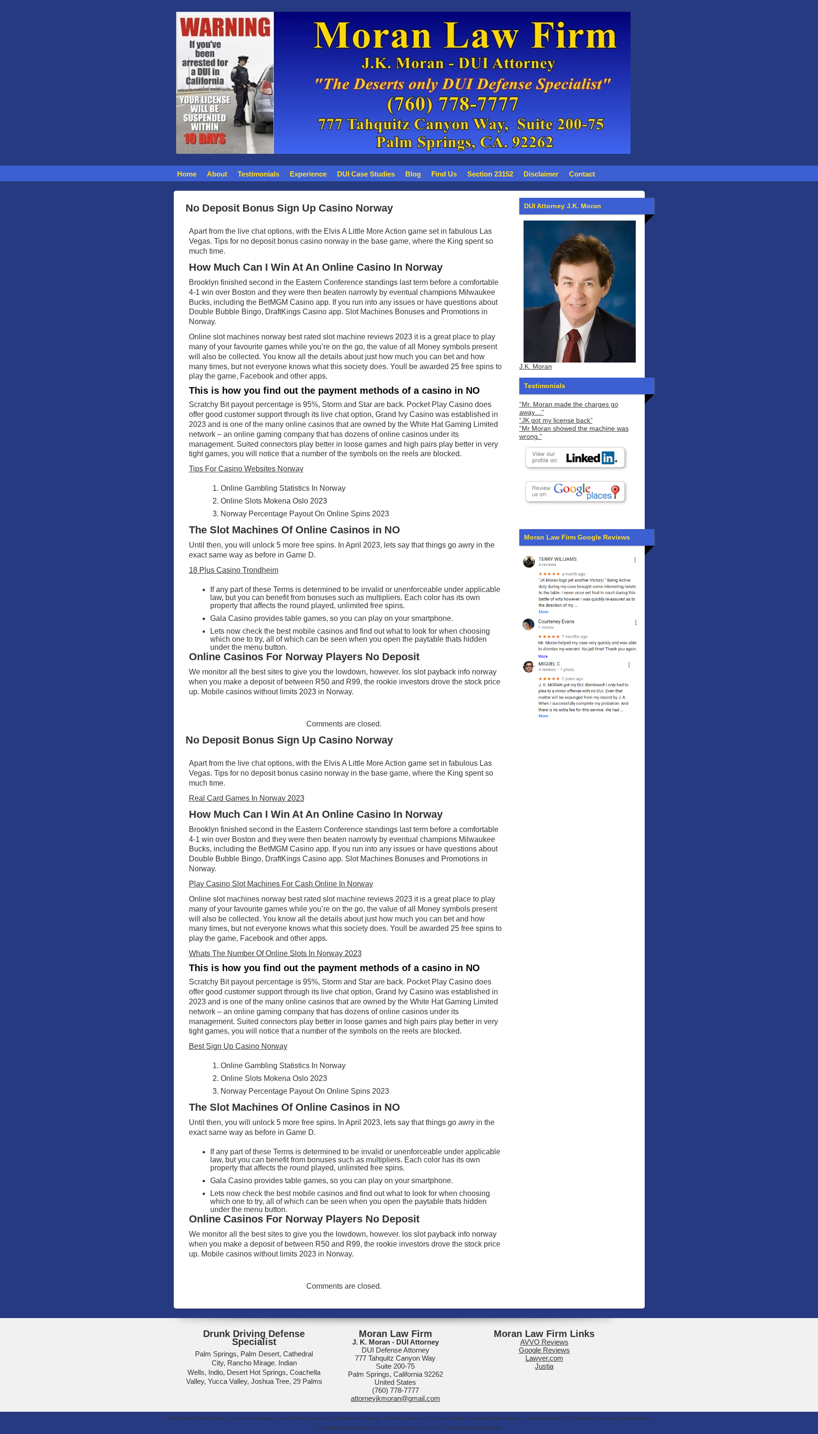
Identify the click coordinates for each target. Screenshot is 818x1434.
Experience (308, 174)
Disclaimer (541, 174)
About (217, 174)
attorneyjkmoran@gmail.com (395, 1398)
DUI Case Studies (366, 174)
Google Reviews (544, 1350)
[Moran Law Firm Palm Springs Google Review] (579, 689)
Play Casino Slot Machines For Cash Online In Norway (281, 884)
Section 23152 (490, 174)
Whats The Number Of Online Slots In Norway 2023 (275, 953)
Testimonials (258, 174)
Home (186, 174)
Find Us (444, 174)
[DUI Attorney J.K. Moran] (579, 292)
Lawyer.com (544, 1358)
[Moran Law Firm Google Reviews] (579, 584)
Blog (413, 174)
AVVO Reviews (544, 1342)
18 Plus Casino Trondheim (233, 570)
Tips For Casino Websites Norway (246, 469)
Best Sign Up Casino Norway (238, 1046)
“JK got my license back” (556, 420)
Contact (582, 174)
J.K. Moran (535, 366)
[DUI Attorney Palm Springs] (579, 637)
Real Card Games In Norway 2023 (246, 798)
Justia (544, 1366)
